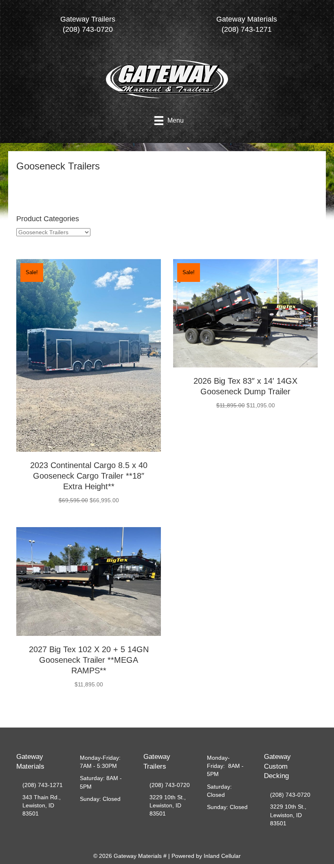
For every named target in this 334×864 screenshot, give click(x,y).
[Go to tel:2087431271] (246, 26)
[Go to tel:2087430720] (87, 26)
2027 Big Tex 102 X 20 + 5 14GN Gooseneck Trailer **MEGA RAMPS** (89, 660)
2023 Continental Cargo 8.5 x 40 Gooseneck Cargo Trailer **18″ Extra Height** (88, 476)
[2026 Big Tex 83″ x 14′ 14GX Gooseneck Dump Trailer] (245, 313)
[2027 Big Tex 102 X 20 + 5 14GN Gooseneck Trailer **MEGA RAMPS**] (88, 581)
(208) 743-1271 (42, 785)
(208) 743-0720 (169, 785)
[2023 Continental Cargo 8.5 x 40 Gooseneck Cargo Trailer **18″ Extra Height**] (88, 355)
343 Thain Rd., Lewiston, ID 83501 (41, 805)
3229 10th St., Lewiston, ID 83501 (167, 805)
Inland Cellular (222, 856)
